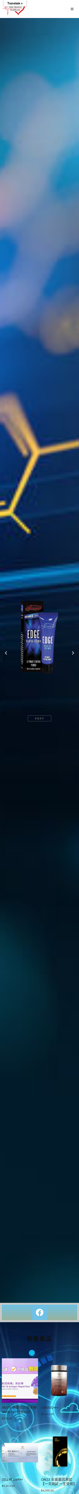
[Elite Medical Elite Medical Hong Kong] (14, 9)
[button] (6, 653)
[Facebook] (39, 1312)
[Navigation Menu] (72, 9)
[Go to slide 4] (44, 709)
